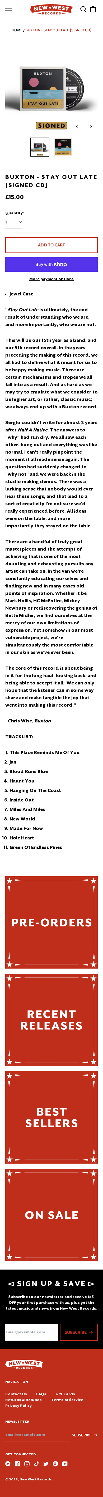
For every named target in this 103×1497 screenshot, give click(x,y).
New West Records (36, 1479)
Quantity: (14, 213)
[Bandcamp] (8, 1463)
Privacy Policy (18, 1405)
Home (17, 30)
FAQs (41, 1394)
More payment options (51, 279)
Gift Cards (65, 1394)
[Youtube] (65, 1463)
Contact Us (16, 1394)
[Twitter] (46, 1463)
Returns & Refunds (23, 1400)
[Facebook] (17, 1463)
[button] (83, 9)
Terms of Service (67, 1400)
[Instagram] (27, 1463)
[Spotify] (55, 1463)
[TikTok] (36, 1463)
